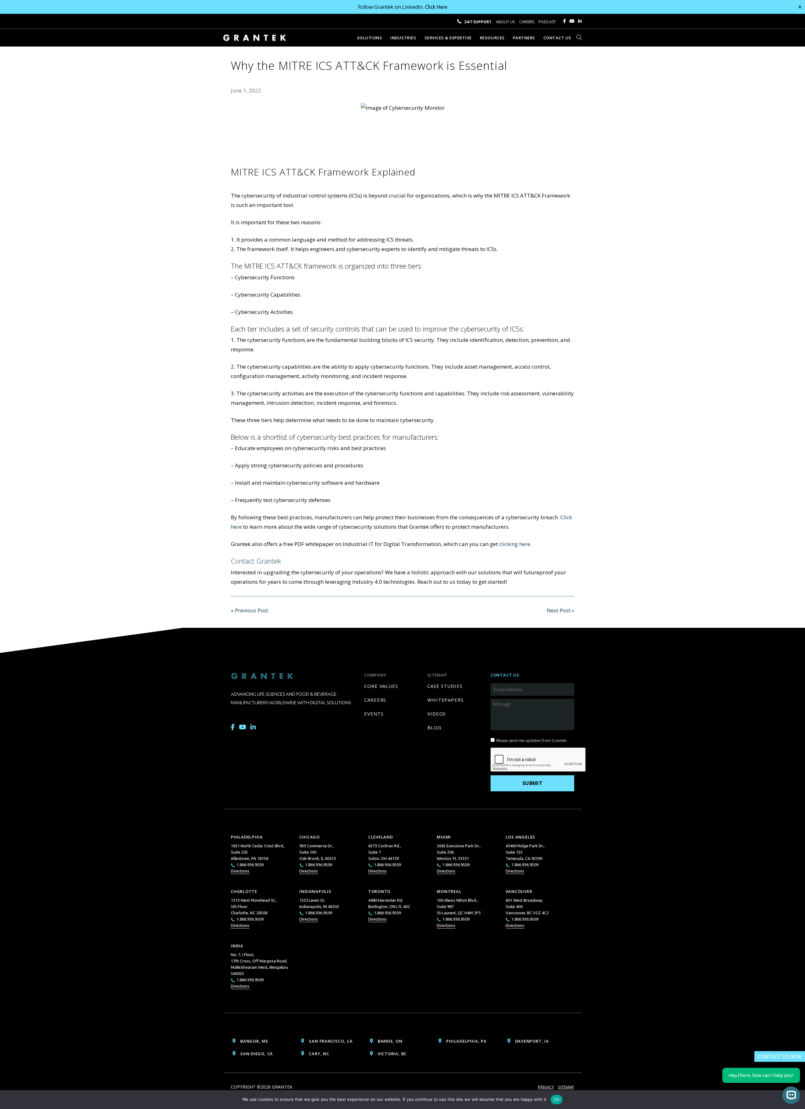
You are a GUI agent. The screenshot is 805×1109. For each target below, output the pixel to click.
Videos (436, 714)
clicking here (514, 544)
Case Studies (445, 686)
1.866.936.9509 (250, 864)
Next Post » (560, 610)
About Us (505, 22)
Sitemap (566, 1087)
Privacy (546, 1087)
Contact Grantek (256, 561)
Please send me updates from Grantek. (531, 740)
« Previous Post (249, 610)
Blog (434, 727)
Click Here (436, 7)
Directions (240, 871)
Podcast (547, 22)
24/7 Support (477, 22)
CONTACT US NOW (780, 1056)
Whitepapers (445, 700)
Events (373, 714)
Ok (556, 1099)
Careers (526, 22)
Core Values (381, 686)
